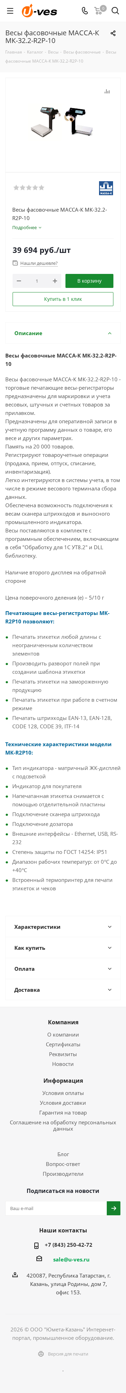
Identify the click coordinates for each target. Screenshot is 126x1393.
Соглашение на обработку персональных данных (63, 1125)
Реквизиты (63, 1054)
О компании (63, 1034)
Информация (63, 1080)
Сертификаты (63, 1044)
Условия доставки (63, 1102)
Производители (63, 1173)
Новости (63, 1063)
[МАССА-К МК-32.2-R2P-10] (63, 122)
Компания (63, 1022)
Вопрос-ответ (63, 1163)
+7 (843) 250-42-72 (68, 1244)
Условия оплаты (63, 1092)
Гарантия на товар (63, 1112)
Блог (63, 1154)
